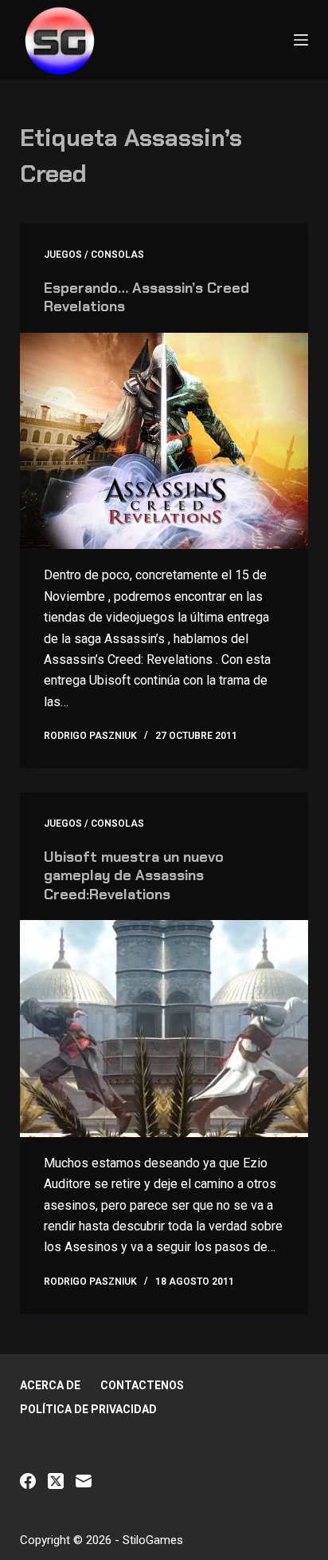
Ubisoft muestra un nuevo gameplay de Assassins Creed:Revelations (134, 875)
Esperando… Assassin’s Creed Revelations (146, 297)
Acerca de (50, 1385)
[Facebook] (28, 1481)
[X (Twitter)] (56, 1481)
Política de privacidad (88, 1409)
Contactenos (142, 1385)
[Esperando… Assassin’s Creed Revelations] (164, 441)
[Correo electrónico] (84, 1481)
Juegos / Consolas (94, 254)
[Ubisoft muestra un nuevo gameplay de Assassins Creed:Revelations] (164, 1028)
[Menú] (301, 40)
